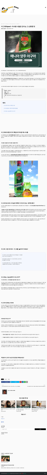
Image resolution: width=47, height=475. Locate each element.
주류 (3, 23)
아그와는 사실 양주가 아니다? (9, 111)
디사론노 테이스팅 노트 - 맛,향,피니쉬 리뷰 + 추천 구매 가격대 (23, 409)
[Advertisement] (22, 19)
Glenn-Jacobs (3, 28)
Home (45, 473)
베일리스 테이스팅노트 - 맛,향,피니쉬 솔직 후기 (8, 409)
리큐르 (6, 379)
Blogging (25, 473)
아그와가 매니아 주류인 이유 (9, 105)
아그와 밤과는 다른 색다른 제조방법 (11, 108)
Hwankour (8, 473)
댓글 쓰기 (3, 418)
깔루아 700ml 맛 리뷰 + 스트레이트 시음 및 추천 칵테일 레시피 (39, 409)
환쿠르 (2, 421)
